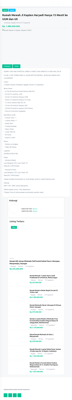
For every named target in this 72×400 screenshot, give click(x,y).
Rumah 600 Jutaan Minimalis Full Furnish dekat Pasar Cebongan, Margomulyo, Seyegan (35, 262)
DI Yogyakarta (29, 266)
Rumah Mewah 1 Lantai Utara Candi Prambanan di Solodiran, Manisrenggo (43, 276)
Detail (16, 66)
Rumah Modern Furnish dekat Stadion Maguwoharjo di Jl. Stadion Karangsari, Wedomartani (44, 365)
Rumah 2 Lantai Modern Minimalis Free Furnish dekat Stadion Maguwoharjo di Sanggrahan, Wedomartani (44, 320)
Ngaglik (33, 295)
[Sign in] (55, 3)
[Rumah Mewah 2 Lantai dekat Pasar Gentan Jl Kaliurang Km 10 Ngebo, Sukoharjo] (19, 352)
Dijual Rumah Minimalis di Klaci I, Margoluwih (42, 335)
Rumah (12, 258)
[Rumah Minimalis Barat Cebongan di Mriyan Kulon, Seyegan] (19, 308)
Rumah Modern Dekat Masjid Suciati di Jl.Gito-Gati (44, 291)
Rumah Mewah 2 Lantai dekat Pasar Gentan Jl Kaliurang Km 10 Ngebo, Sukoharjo (45, 350)
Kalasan (33, 280)
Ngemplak (34, 325)
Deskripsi (7, 66)
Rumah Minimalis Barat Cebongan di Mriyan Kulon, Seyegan (45, 306)
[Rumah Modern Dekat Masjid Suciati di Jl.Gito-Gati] (19, 294)
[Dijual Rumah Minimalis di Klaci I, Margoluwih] (19, 338)
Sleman (20, 266)
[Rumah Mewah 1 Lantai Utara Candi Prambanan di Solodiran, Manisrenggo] (19, 279)
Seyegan (13, 266)
